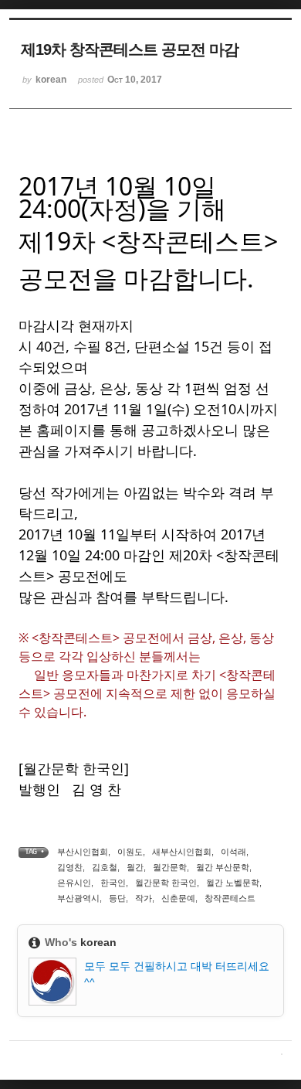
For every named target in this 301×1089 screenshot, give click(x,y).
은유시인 (74, 882)
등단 (117, 898)
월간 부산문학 (222, 867)
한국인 (113, 882)
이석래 (233, 851)
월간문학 (170, 867)
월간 (135, 867)
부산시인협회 (82, 851)
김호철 (104, 867)
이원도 (130, 851)
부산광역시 (78, 898)
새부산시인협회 (181, 851)
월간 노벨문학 (232, 882)
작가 (143, 898)
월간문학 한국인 (166, 882)
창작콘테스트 (230, 898)
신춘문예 (178, 898)
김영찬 (70, 867)
